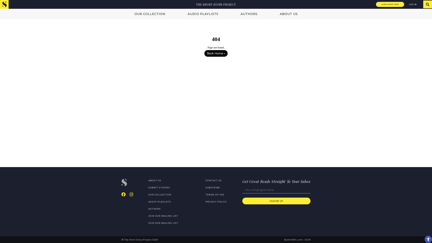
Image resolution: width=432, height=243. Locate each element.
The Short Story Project (216, 4)
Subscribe (212, 187)
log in (413, 4)
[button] (428, 239)
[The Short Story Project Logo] (4, 4)
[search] (427, 4)
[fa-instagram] (131, 194)
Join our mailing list (163, 216)
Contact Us (213, 180)
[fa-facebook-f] (124, 194)
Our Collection (149, 14)
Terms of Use (214, 194)
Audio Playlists (203, 14)
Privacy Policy (216, 201)
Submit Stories (159, 187)
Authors (249, 14)
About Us (289, 14)
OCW (308, 239)
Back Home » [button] (216, 53)
